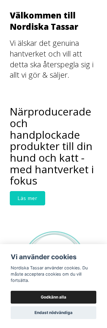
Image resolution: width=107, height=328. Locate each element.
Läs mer (27, 198)
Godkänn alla (53, 297)
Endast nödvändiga (53, 312)
